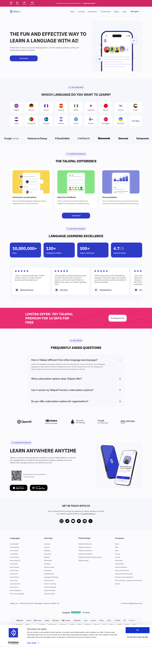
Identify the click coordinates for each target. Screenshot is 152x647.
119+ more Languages (17, 594)
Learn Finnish (14, 570)
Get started (24, 58)
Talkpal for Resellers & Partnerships (89, 557)
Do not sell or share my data (137, 637)
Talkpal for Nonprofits (85, 554)
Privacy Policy (119, 564)
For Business (92, 11)
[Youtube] (73, 521)
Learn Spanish (14, 547)
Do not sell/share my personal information (128, 580)
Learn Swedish (14, 567)
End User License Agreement (124, 577)
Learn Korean (14, 587)
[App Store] (18, 488)
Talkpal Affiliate (83, 560)
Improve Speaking (50, 587)
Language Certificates (51, 577)
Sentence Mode (49, 567)
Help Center (77, 340)
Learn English (14, 544)
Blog (116, 547)
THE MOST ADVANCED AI (77, 154)
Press (117, 550)
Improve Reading (49, 590)
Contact (117, 557)
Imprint (117, 584)
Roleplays (47, 550)
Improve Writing (49, 594)
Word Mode (47, 570)
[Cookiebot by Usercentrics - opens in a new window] (13, 643)
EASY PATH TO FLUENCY (77, 229)
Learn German (14, 557)
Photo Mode (48, 560)
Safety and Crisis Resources (124, 574)
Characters (47, 554)
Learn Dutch (14, 564)
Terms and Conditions (122, 570)
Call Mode (47, 564)
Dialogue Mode (49, 574)
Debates (47, 557)
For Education (106, 11)
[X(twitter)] (90, 521)
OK (137, 630)
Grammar (47, 544)
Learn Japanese (15, 584)
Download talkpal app (22, 443)
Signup (116, 11)
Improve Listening (50, 584)
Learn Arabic (14, 574)
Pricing (117, 554)
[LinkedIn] (85, 521)
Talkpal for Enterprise (85, 550)
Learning (81, 11)
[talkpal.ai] (15, 11)
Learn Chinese (14, 577)
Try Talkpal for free (117, 318)
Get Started (76, 216)
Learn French (14, 550)
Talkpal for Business (84, 547)
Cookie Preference (121, 567)
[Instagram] (61, 521)
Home (72, 11)
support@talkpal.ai (88, 514)
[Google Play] (38, 488)
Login (124, 11)
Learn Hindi (13, 580)
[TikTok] (67, 521)
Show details (32, 643)
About (117, 544)
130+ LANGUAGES (77, 87)
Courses (46, 547)
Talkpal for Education (85, 544)
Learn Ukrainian (15, 560)
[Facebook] (79, 521)
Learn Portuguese (15, 590)
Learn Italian (14, 554)
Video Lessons (48, 580)
